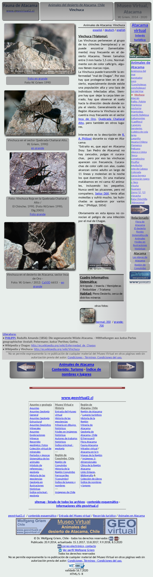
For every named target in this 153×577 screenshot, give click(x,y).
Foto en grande (37, 78)
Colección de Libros (91, 479)
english (121, 30)
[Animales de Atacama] (140, 57)
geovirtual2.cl (16, 515)
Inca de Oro (87, 119)
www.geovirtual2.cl (77, 398)
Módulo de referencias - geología (36, 469)
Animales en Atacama (131, 515)
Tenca (134, 155)
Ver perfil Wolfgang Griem (79, 550)
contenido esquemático (102, 502)
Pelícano (135, 148)
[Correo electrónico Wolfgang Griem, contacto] (111, 538)
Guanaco (136, 189)
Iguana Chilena (139, 142)
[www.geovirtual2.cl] (140, 282)
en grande (37, 148)
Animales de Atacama (76, 365)
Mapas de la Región (91, 455)
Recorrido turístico (104, 515)
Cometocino (138, 159)
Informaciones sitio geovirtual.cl (77, 506)
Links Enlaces (88, 472)
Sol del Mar (137, 91)
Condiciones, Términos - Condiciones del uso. (95, 560)
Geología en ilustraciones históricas (37, 485)
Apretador (137, 78)
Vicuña (135, 185)
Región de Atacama (91, 411)
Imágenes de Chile (65, 492)
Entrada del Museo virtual (74, 515)
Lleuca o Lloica (139, 152)
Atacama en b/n (90, 452)
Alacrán (135, 98)
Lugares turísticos (92, 415)
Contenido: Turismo (67, 369)
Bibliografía (87, 475)
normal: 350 (103, 322)
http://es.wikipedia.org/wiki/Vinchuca (57, 349)
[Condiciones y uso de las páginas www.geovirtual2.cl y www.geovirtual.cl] (116, 538)
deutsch (109, 30)
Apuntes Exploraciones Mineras (37, 435)
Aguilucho (136, 165)
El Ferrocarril (87, 438)
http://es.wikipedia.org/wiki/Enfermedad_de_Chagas (63, 345)
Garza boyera (138, 175)
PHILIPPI (10, 338)
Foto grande (38, 214)
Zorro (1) (136, 192)
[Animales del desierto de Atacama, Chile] (76, 534)
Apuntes (34, 408)
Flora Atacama (89, 442)
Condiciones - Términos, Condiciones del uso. (95, 357)
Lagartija (135, 138)
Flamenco (136, 145)
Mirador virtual (89, 448)
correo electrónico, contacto (79, 546)
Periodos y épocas (40, 455)
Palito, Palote (138, 101)
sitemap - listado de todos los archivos (60, 502)
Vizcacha (136, 196)
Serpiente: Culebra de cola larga (139, 132)
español (97, 30)
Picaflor (135, 162)
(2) (144, 192)
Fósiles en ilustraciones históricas (140, 245)
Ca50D (46, 282)
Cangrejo (136, 125)
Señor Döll (102, 193)
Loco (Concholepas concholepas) (138, 85)
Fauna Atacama (89, 445)
